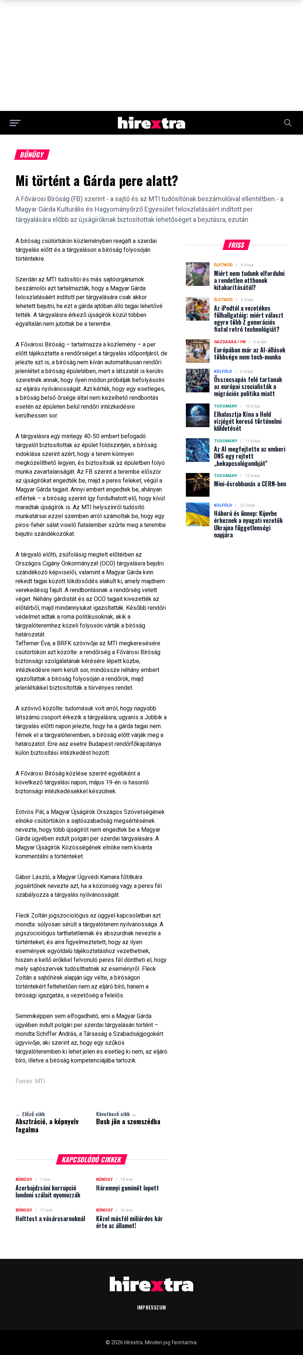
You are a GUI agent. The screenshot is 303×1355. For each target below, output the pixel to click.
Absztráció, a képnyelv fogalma (47, 1122)
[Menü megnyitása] (15, 123)
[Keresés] (288, 123)
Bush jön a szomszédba (128, 1118)
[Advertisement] (151, 55)
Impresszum (151, 1307)
